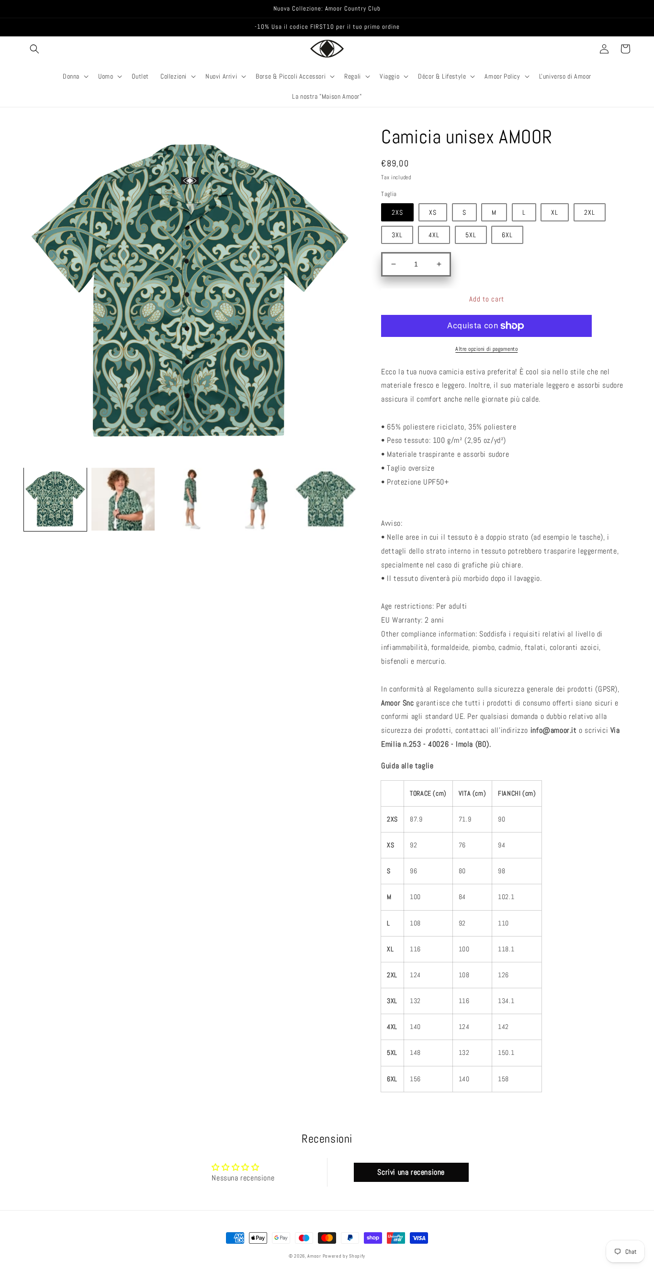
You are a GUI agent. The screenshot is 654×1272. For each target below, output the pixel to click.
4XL (434, 235)
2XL (589, 212)
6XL (507, 235)
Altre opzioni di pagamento (486, 349)
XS (433, 212)
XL (554, 212)
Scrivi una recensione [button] (411, 1172)
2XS (397, 212)
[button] (34, 48)
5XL (470, 235)
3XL (397, 235)
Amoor (314, 1256)
